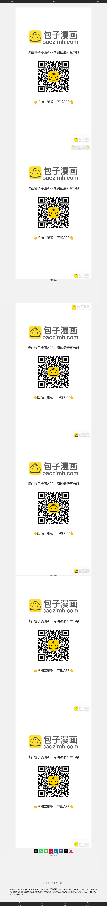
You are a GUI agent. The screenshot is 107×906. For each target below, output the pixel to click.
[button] (36, 851)
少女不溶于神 (52, 892)
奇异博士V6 (14, 892)
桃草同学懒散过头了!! (86, 892)
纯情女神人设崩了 (57, 889)
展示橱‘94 (37, 889)
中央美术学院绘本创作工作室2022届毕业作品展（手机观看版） (42, 891)
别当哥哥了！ (64, 891)
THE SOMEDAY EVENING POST (85, 891)
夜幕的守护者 (61, 892)
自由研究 (65, 889)
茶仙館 (46, 892)
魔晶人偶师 (72, 891)
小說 (22, 889)
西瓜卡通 (27, 889)
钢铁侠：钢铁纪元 (46, 889)
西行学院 (20, 891)
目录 (97, 1)
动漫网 (18, 889)
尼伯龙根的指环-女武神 (72, 892)
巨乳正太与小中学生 (20, 894)
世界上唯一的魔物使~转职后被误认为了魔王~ (30, 892)
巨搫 (32, 889)
